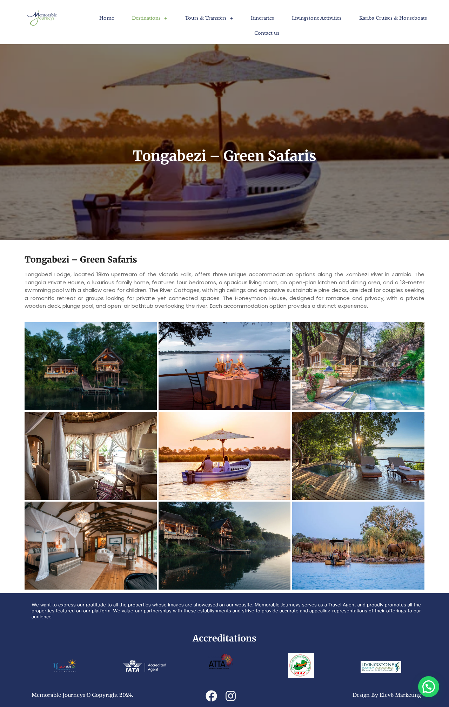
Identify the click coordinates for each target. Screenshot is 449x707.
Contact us (266, 33)
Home (106, 18)
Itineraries (262, 18)
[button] (149, 18)
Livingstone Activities (316, 18)
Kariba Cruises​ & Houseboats (393, 18)
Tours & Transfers (206, 18)
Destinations (146, 18)
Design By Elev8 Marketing (387, 695)
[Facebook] (211, 696)
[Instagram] (230, 696)
